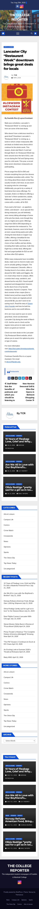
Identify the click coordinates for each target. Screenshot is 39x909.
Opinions (19, 435)
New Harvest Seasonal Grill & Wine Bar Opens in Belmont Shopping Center (27, 392)
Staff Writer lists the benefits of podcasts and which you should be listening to (11, 392)
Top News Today (10, 563)
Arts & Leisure (8, 47)
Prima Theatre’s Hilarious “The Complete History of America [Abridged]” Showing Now (19, 634)
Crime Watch (8, 530)
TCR (15, 75)
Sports (6, 552)
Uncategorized (9, 569)
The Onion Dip (9, 558)
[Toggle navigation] (18, 33)
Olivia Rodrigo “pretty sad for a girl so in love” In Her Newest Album (19, 490)
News (6, 541)
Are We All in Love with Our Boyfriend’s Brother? (19, 467)
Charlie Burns (26, 825)
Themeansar (19, 895)
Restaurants (14, 371)
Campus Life (8, 519)
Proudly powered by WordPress (13, 892)
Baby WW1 (8, 657)
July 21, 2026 (12, 775)
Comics (6, 525)
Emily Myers (23, 493)
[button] (31, 33)
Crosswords (8, 536)
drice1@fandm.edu (13, 362)
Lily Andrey (23, 471)
